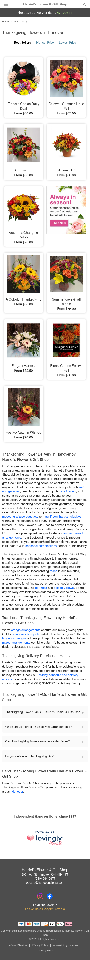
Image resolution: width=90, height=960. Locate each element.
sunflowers (68, 491)
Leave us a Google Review (45, 909)
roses (53, 571)
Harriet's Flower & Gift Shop (45, 4)
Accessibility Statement (66, 945)
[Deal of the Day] (66, 211)
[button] (81, 950)
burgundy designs (14, 638)
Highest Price (45, 42)
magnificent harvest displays (62, 516)
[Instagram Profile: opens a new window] (40, 896)
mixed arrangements (16, 642)
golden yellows (64, 587)
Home (5, 21)
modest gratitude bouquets (20, 516)
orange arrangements (25, 629)
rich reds (41, 587)
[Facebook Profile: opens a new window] (50, 896)
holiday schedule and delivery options (40, 676)
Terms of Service (17, 945)
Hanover (17, 791)
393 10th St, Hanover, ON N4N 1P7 (45, 874)
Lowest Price (67, 42)
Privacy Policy (40, 945)
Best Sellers (22, 42)
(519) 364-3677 (45, 878)
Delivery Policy (45, 950)
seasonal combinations (41, 545)
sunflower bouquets (26, 634)
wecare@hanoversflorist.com (45, 882)
